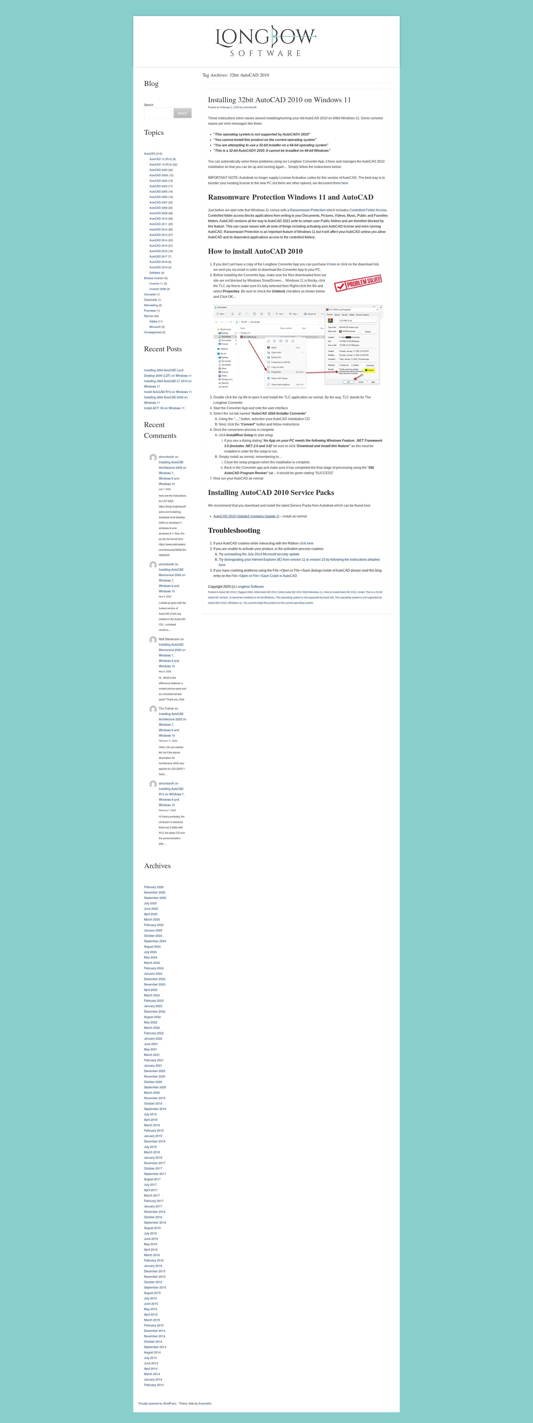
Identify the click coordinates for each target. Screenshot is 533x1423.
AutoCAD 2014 (158, 240)
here (344, 183)
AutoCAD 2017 (158, 256)
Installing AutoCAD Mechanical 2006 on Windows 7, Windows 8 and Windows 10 (172, 580)
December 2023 (154, 979)
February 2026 (154, 887)
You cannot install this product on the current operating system (278, 603)
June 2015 (151, 1303)
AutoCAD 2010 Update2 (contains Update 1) (246, 516)
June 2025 (151, 908)
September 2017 (155, 1174)
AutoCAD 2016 (158, 251)
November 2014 (154, 1336)
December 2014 (154, 1331)
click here (306, 543)
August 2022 (152, 1017)
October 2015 (153, 1282)
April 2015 (150, 1314)
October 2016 (153, 1217)
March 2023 (152, 995)
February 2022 (154, 1033)
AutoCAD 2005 (158, 191)
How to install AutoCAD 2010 (340, 592)
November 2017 (154, 1163)
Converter (150, 294)
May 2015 (150, 1309)
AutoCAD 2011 (158, 224)
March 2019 (152, 1125)
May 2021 (150, 1049)
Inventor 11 (156, 283)
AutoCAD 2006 (158, 197)
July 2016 (150, 1233)
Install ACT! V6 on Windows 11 (164, 408)
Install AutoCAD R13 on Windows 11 (168, 392)
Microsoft (155, 327)
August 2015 (152, 1293)
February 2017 (154, 1201)
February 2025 (154, 925)
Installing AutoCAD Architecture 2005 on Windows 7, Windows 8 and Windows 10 (172, 473)
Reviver (148, 316)
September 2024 (155, 941)
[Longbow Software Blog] (266, 41)
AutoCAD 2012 (158, 229)
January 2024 (153, 973)
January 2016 (153, 1266)
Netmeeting (151, 305)
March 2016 (152, 1255)
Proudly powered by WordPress (158, 1403)
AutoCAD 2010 (227, 592)
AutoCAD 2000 (158, 170)
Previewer (150, 310)
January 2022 (153, 1038)
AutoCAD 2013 (158, 235)
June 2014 (151, 1363)
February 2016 (154, 1260)
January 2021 (153, 1065)
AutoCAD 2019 (158, 267)
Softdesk (154, 273)
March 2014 (152, 1374)
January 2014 (153, 1379)
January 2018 (153, 1157)
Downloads (150, 300)
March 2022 (152, 1027)
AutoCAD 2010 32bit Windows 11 (304, 592)
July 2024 (150, 952)
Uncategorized (152, 332)
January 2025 (153, 930)
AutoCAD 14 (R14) (160, 164)
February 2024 (154, 968)
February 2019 (154, 1130)
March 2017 (152, 1195)
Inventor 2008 (157, 289)
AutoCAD (149, 153)
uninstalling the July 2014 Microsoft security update (261, 554)
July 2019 (150, 1114)
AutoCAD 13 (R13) (160, 159)
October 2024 (153, 935)
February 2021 (154, 1060)
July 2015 (150, 1298)
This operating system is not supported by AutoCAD (305, 597)
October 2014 (153, 1341)
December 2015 (154, 1271)
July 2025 (150, 903)
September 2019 (155, 1109)
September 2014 (155, 1347)
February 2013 (154, 1385)
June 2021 (151, 1044)
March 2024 (152, 963)
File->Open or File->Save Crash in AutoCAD (264, 576)
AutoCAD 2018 (158, 262)
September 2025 (155, 898)
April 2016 (150, 1249)
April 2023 (150, 990)
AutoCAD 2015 (158, 245)
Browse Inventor (154, 278)
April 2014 (150, 1368)
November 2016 (154, 1211)
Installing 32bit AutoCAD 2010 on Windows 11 (279, 99)
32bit (250, 592)
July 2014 (150, 1358)
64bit (281, 592)
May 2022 (150, 1022)
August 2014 (152, 1352)
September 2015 (155, 1287)
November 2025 (154, 892)
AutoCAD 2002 (158, 181)
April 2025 (150, 914)
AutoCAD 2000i (158, 175)
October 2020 (153, 1082)
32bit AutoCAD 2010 (265, 592)
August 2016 (152, 1228)
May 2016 (150, 1244)
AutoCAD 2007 (158, 202)
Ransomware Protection (308, 210)
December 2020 (154, 1071)
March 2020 (152, 1092)
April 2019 (150, 1119)
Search (148, 105)
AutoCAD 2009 (158, 213)
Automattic (205, 1403)
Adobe (153, 321)
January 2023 (153, 1006)
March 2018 (152, 1152)
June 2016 (151, 1239)
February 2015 (154, 1325)
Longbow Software (250, 586)
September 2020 (155, 1087)
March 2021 (152, 1055)
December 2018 (154, 1141)
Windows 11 (235, 603)
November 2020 (154, 1076)
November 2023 (154, 984)
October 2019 (153, 1103)
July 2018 (150, 1147)
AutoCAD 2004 (158, 186)
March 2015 (152, 1320)
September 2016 (155, 1222)
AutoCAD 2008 (158, 208)
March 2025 (152, 919)
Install (361, 592)
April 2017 (150, 1190)
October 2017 (153, 1168)
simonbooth (250, 107)
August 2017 (152, 1179)
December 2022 (154, 1011)
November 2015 (154, 1276)
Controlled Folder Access (368, 210)
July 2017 (150, 1184)
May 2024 (150, 957)
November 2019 (154, 1098)
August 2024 (152, 946)
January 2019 (153, 1136)
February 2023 (154, 1000)
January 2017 (153, 1206)
